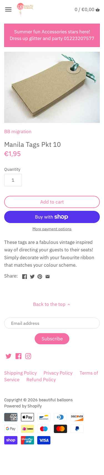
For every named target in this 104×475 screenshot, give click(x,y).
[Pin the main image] (39, 275)
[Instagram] (28, 356)
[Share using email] (47, 275)
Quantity (12, 169)
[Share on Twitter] (32, 275)
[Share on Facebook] (24, 275)
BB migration (18, 131)
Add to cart (52, 202)
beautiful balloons (56, 399)
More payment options (52, 229)
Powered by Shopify (23, 406)
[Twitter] (8, 356)
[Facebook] (18, 356)
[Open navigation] (8, 9)
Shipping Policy (20, 373)
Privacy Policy (58, 373)
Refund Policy (41, 380)
